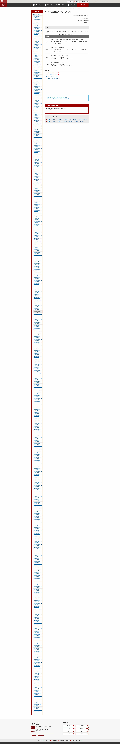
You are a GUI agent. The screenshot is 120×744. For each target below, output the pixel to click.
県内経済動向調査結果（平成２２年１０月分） (38, 536)
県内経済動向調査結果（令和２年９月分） (38, 202)
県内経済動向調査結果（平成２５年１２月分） (38, 430)
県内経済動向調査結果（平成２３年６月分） (38, 514)
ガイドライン (47, 740)
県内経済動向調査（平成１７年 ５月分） (38, 711)
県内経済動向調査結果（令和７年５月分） (38, 45)
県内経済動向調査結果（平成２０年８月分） (38, 607)
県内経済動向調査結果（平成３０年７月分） (38, 275)
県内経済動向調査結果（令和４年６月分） (38, 143)
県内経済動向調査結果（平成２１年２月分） (38, 593)
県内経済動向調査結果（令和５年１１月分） (38, 95)
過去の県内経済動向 (65, 8)
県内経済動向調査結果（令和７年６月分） (38, 42)
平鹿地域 (68, 733)
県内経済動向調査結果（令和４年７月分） (38, 140)
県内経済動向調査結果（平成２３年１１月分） (38, 500)
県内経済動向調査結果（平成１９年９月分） (38, 635)
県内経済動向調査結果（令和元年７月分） (38, 241)
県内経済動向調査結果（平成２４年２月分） (38, 491)
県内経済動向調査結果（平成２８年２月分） (38, 357)
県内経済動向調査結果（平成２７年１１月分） (38, 365)
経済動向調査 (58, 8)
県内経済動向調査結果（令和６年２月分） (38, 87)
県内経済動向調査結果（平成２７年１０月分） (38, 368)
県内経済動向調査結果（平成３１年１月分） (38, 258)
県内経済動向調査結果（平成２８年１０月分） (38, 334)
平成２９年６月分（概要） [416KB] (52, 72)
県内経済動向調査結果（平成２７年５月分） (38, 382)
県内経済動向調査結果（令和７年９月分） (38, 34)
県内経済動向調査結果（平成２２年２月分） (38, 559)
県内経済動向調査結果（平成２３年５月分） (38, 517)
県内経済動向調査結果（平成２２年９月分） (38, 539)
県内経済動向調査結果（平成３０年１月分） (38, 292)
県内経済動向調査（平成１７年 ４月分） (38, 713)
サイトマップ (40, 740)
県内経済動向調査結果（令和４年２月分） (38, 154)
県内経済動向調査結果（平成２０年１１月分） (38, 601)
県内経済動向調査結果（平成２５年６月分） (38, 447)
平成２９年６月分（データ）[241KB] (52, 78)
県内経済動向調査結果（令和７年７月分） (38, 39)
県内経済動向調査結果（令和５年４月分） (38, 115)
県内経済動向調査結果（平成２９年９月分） (38, 303)
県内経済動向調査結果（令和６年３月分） (38, 84)
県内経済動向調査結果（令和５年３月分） (38, 118)
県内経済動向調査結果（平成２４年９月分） (38, 472)
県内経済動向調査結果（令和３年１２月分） (38, 160)
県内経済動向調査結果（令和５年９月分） (38, 101)
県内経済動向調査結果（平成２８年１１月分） (38, 331)
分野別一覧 (43, 8)
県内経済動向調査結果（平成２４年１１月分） (38, 466)
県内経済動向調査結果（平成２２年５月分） (38, 550)
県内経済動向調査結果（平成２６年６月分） (38, 413)
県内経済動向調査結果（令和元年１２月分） (38, 227)
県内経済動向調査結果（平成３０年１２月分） (38, 261)
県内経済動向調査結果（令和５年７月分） (38, 107)
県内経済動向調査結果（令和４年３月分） (38, 152)
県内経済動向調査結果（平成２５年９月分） (38, 438)
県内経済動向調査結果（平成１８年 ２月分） (38, 685)
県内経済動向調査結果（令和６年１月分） (38, 90)
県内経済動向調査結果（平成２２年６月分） (38, 548)
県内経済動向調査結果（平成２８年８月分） (38, 340)
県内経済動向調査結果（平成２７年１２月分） (38, 362)
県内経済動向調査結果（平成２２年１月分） (38, 562)
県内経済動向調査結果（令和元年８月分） (38, 239)
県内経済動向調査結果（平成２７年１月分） (38, 393)
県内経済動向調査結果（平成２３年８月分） (38, 508)
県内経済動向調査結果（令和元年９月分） (38, 236)
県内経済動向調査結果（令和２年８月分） (38, 205)
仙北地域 (81, 731)
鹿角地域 (68, 725)
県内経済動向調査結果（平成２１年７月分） (38, 579)
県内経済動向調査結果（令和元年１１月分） (38, 230)
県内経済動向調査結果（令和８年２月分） (38, 20)
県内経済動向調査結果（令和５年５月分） (38, 112)
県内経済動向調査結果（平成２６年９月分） (38, 404)
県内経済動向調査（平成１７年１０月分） (38, 697)
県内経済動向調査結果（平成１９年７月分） (38, 640)
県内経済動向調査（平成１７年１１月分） (38, 694)
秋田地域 (81, 728)
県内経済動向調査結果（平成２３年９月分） (38, 506)
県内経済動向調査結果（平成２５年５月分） (38, 449)
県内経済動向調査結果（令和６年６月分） (38, 76)
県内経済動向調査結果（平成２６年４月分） (38, 418)
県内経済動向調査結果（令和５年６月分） (38, 109)
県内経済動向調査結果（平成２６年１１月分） (38, 399)
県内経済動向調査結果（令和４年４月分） (38, 149)
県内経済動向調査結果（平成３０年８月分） (38, 272)
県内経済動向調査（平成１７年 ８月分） (38, 702)
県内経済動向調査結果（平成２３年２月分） (38, 525)
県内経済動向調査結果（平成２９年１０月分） (38, 300)
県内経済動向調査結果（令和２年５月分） (38, 213)
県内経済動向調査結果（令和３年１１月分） (38, 163)
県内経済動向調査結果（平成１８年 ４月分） (38, 680)
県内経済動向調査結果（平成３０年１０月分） (38, 267)
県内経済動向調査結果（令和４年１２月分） (38, 126)
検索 (70, 1)
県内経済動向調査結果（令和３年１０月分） (38, 166)
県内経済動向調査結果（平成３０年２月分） (38, 289)
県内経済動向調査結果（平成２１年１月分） (38, 595)
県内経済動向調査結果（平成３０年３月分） (38, 286)
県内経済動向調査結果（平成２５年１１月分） (38, 432)
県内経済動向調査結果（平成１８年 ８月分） (38, 668)
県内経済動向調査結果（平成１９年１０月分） (38, 632)
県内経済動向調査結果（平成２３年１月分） (38, 528)
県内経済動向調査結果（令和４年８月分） (38, 138)
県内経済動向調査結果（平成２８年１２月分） (38, 329)
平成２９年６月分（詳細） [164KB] (52, 74)
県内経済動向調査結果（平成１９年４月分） (38, 649)
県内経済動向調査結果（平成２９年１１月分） (38, 298)
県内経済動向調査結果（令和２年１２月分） (38, 194)
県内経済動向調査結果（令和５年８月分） (38, 104)
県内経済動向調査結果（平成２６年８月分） (38, 407)
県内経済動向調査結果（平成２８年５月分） (38, 348)
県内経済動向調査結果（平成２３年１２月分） (38, 497)
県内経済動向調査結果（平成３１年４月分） (38, 250)
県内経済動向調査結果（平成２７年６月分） (38, 379)
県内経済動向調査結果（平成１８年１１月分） (38, 663)
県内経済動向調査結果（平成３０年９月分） (38, 270)
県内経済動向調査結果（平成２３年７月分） (38, 511)
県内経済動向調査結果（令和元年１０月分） (38, 233)
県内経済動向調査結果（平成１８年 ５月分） (38, 677)
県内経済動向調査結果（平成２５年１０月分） (38, 435)
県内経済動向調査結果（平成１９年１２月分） (38, 626)
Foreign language (85, 1)
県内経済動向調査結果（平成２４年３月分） (38, 489)
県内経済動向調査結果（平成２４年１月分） (38, 494)
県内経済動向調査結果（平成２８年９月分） (38, 337)
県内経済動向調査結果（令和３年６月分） (38, 177)
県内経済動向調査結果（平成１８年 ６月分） (38, 674)
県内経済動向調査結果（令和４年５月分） (38, 146)
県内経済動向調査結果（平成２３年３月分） (38, 522)
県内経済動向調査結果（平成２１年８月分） (38, 576)
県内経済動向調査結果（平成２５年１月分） (38, 461)
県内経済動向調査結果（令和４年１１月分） (38, 129)
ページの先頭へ (117, 742)
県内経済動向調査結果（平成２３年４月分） (38, 520)
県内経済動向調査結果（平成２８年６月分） (38, 345)
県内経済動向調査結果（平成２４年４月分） (38, 486)
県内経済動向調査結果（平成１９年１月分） (38, 657)
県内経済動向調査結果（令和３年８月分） (38, 171)
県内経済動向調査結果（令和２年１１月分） (38, 197)
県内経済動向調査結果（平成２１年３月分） (38, 590)
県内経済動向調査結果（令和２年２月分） (38, 222)
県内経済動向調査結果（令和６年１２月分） (38, 59)
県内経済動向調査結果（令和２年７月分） (38, 208)
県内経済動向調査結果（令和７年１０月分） (38, 31)
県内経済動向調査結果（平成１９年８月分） (38, 638)
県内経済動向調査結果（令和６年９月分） (38, 67)
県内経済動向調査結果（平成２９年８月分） (38, 306)
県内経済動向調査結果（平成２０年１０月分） (38, 604)
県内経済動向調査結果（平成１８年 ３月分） (38, 682)
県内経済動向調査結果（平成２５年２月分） (38, 458)
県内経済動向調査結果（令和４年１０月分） (38, 132)
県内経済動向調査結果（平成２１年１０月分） (38, 570)
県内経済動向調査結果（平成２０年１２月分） (38, 598)
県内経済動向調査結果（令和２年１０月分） (38, 199)
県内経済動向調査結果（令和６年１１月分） (38, 62)
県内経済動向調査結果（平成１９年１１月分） (38, 629)
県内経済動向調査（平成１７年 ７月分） (38, 705)
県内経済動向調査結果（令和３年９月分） (38, 168)
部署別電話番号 (41, 735)
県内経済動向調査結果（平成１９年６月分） (38, 643)
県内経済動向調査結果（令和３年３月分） (38, 185)
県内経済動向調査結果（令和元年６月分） (38, 244)
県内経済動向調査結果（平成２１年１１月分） (38, 567)
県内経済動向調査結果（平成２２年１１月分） (38, 534)
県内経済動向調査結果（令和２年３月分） (38, 219)
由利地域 (68, 731)
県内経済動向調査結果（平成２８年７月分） (38, 343)
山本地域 (68, 728)
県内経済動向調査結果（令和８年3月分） (38, 17)
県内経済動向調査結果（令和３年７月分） (38, 174)
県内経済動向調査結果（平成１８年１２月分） (38, 660)
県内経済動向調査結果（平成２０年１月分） (38, 623)
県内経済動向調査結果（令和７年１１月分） (38, 28)
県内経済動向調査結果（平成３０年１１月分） (38, 264)
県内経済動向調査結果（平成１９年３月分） (38, 652)
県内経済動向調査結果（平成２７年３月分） (38, 388)
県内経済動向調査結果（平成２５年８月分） (38, 441)
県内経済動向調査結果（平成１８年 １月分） (38, 688)
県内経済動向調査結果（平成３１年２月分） (38, 255)
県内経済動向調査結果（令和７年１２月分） (38, 25)
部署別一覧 (54, 119)
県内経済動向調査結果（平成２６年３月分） (38, 421)
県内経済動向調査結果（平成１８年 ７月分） (38, 671)
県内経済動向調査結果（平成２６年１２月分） (38, 396)
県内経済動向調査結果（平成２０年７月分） (38, 609)
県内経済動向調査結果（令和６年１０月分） (38, 64)
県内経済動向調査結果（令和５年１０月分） (38, 98)
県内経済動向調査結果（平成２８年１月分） (38, 359)
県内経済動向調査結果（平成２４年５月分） (38, 483)
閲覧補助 (77, 1)
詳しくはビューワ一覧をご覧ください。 (53, 98)
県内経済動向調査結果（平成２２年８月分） (38, 542)
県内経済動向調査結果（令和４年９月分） (38, 135)
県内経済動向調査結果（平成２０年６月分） (38, 612)
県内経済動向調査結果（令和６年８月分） (38, 70)
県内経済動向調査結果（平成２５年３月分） (38, 455)
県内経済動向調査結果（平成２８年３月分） (38, 354)
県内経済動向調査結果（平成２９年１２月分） (38, 295)
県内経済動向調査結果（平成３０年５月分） (38, 281)
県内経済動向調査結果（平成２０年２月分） (38, 621)
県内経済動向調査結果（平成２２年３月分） (38, 556)
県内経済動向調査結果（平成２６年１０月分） (38, 402)
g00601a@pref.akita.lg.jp (53, 112)
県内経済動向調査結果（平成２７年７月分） (38, 376)
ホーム (40, 8)
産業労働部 (60, 119)
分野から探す (38, 4)
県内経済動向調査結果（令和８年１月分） (38, 22)
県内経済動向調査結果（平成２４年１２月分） (38, 463)
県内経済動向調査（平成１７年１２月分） (38, 691)
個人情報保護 (55, 740)
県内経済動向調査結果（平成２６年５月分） (38, 416)
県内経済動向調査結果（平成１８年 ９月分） (38, 666)
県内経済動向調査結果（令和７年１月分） (38, 56)
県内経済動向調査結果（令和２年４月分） (38, 216)
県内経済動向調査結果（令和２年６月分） (38, 211)
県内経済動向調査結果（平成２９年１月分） (38, 326)
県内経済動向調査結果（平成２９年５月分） (38, 314)
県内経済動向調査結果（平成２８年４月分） (38, 351)
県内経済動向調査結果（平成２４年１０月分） (38, 469)
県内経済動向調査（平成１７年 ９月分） (38, 699)
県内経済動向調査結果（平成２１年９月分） (38, 573)
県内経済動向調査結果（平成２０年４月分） (38, 615)
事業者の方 (72, 4)
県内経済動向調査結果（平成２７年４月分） (38, 385)
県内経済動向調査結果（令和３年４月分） (38, 182)
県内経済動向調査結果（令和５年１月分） (38, 123)
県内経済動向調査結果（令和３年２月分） (38, 188)
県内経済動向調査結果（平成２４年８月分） (38, 475)
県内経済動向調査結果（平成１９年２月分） (38, 654)
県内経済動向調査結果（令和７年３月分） (38, 50)
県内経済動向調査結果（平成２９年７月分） (38, 309)
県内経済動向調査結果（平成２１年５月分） (38, 584)
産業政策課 (66, 119)
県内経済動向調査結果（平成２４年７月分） (38, 477)
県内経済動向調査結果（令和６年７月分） (38, 73)
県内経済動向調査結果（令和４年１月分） (38, 157)
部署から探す (61, 4)
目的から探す (49, 4)
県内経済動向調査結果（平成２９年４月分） (38, 317)
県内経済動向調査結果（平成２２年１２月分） (38, 531)
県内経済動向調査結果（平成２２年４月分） (38, 553)
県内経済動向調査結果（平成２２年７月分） (38, 545)
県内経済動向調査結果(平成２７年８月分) (37, 373)
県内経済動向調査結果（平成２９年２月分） (38, 323)
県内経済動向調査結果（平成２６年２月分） (38, 424)
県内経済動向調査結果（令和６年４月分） (38, 81)
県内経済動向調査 (73, 119)
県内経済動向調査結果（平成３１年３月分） (38, 253)
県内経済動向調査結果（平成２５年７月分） (38, 444)
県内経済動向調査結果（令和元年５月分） (38, 247)
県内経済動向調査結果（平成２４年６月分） (38, 480)
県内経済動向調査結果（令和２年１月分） (38, 225)
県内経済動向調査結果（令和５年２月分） (38, 121)
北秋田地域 (82, 725)
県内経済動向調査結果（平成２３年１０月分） (38, 503)
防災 (84, 4)
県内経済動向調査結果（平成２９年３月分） (38, 320)
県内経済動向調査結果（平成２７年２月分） (38, 390)
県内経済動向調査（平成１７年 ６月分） (38, 708)
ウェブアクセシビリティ (76, 740)
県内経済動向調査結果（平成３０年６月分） (38, 278)
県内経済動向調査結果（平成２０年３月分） (38, 618)
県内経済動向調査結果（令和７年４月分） (38, 48)
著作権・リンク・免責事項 (64, 740)
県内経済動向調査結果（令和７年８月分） (38, 36)
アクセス (34, 735)
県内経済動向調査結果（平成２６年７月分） (38, 410)
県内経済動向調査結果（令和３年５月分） (38, 180)
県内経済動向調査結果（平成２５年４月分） (38, 452)
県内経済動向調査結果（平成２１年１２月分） (38, 564)
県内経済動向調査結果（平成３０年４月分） (38, 284)
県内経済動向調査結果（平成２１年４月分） (38, 587)
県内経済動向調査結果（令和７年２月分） (38, 53)
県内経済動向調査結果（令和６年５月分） (38, 79)
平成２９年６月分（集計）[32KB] (51, 76)
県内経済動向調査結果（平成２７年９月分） (38, 371)
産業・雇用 (48, 8)
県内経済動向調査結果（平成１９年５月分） (38, 646)
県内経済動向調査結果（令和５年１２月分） (38, 93)
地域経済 (53, 8)
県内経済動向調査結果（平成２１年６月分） (38, 581)
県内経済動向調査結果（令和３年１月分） (38, 191)
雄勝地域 (81, 733)
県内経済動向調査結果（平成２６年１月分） (38, 427)
